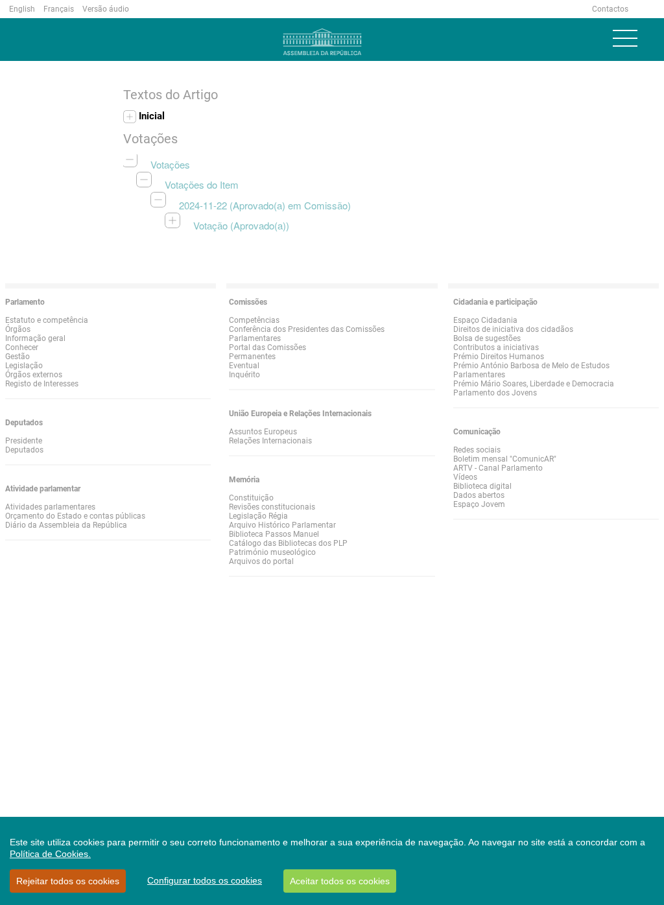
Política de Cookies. (50, 854)
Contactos (610, 9)
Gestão (17, 356)
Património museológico (272, 552)
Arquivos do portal (261, 561)
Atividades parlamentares (50, 506)
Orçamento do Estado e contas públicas (75, 516)
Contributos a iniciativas (496, 347)
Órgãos (17, 329)
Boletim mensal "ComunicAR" (504, 459)
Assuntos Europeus (263, 431)
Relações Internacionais (270, 440)
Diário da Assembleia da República (66, 525)
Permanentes (252, 356)
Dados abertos (478, 495)
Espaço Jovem (479, 504)
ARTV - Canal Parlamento (498, 468)
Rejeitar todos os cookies (67, 881)
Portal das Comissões (267, 347)
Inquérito (244, 374)
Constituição (251, 497)
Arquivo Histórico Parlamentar (282, 525)
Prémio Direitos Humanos (498, 356)
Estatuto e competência (46, 320)
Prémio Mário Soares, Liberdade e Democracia (533, 383)
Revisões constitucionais (272, 506)
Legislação (24, 365)
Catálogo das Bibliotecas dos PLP (288, 543)
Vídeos (465, 477)
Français (58, 9)
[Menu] (625, 38)
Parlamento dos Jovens (495, 392)
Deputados (24, 449)
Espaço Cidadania (485, 320)
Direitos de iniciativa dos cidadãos (513, 329)
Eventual (244, 365)
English (22, 9)
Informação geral (35, 338)
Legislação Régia (258, 516)
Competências (254, 320)
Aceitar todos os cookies (340, 881)
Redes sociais (477, 449)
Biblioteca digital (482, 486)
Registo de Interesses (41, 383)
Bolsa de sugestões (487, 338)
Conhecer (21, 347)
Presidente (23, 440)
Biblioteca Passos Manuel (274, 534)
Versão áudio (105, 9)
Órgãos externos (33, 374)
